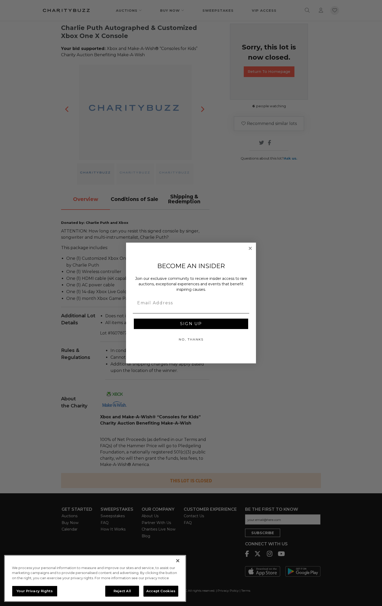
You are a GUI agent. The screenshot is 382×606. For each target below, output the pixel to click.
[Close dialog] (250, 248)
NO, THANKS (191, 339)
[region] (95, 578)
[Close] (177, 560)
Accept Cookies (160, 591)
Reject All (122, 591)
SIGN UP (191, 323)
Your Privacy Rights (34, 591)
